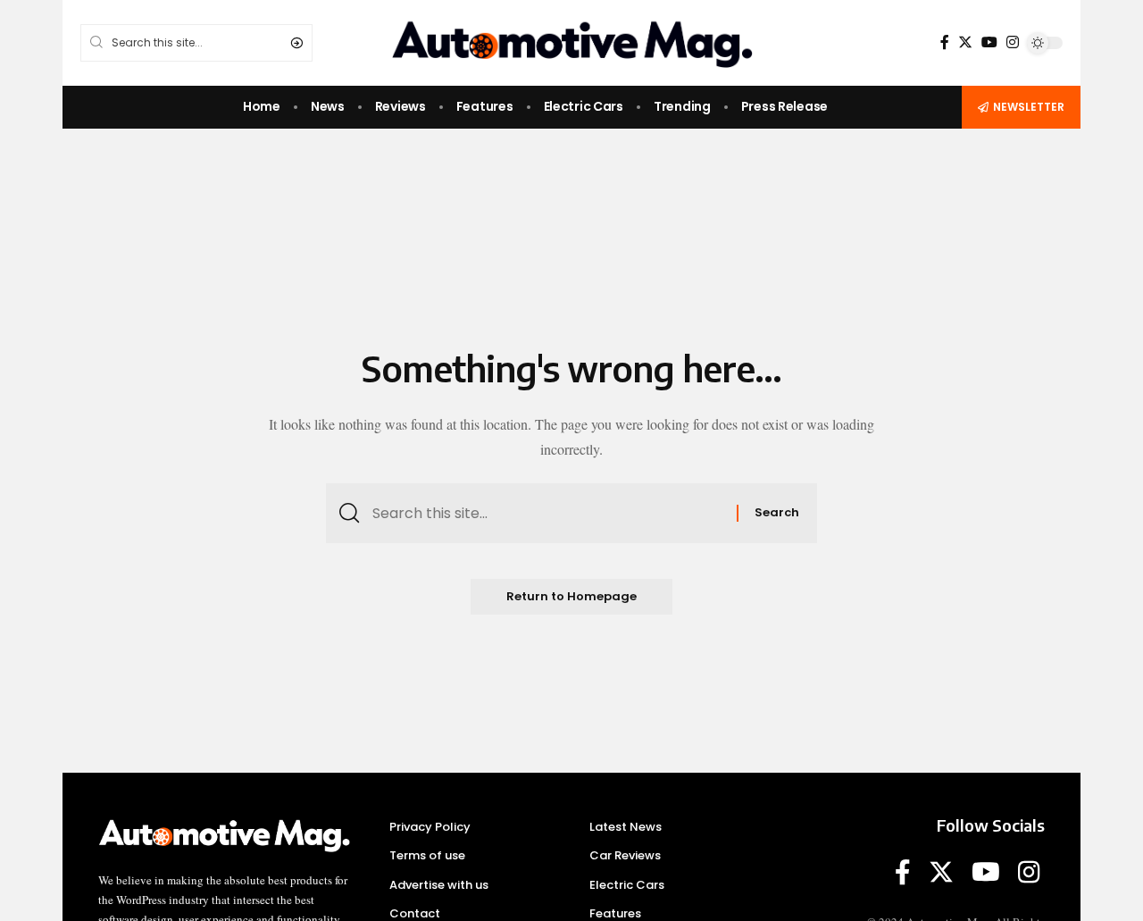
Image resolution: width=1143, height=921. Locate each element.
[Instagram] (1012, 42)
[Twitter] (965, 42)
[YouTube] (989, 42)
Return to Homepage (571, 596)
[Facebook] (945, 42)
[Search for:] (548, 513)
